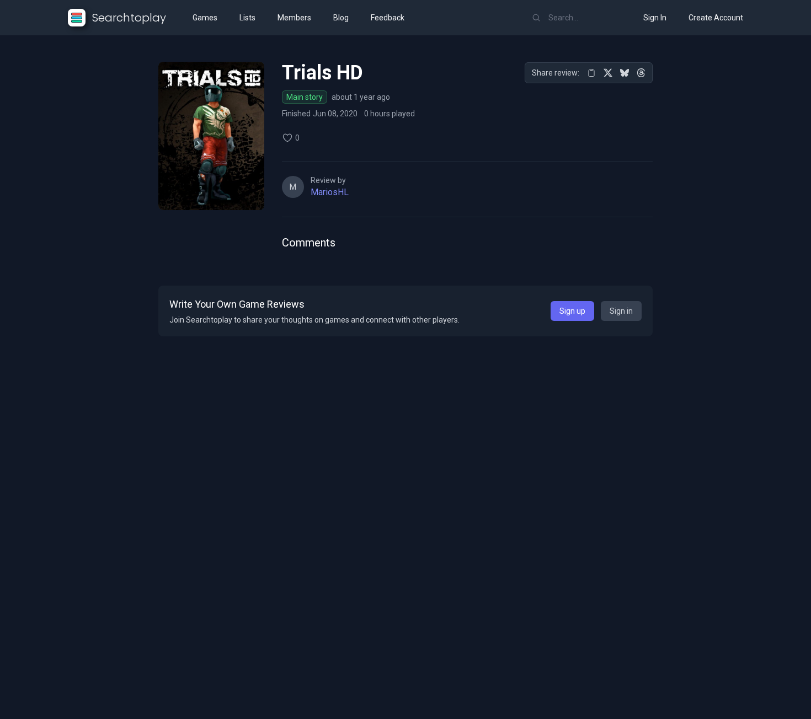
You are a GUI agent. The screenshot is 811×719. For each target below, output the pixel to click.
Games (205, 17)
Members (294, 17)
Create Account (716, 17)
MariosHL (330, 192)
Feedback (387, 17)
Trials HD (322, 72)
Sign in (621, 311)
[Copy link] (591, 73)
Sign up (572, 311)
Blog (341, 17)
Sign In (654, 17)
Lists (247, 17)
